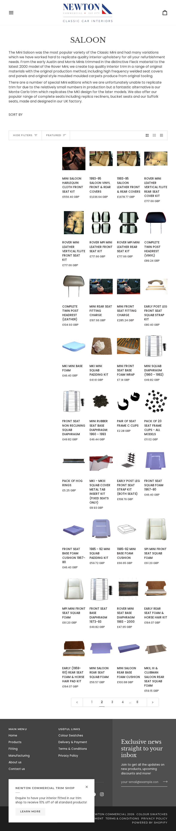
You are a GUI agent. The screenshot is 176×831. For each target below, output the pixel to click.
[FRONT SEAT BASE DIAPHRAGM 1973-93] (101, 588)
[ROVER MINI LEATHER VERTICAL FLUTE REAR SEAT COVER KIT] (155, 158)
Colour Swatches (70, 736)
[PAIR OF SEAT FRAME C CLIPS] (128, 401)
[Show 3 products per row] (154, 135)
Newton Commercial (108, 814)
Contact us (17, 769)
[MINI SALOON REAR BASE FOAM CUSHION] (128, 648)
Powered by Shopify (149, 822)
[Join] (163, 781)
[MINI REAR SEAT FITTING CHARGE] (101, 286)
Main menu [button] (18, 729)
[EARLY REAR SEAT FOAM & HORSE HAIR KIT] (155, 588)
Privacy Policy (68, 756)
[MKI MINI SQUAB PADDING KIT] (101, 346)
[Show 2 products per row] (147, 135)
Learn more (30, 811)
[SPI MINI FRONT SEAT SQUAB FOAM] (155, 529)
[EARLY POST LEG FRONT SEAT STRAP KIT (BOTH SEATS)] (128, 460)
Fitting (13, 749)
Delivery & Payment (72, 742)
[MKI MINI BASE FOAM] (73, 346)
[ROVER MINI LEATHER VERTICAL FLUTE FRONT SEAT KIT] (73, 222)
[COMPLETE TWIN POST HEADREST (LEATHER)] (73, 286)
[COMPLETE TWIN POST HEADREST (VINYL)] (155, 222)
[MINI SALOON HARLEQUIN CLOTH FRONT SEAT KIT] (73, 158)
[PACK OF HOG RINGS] (73, 460)
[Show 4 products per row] (162, 135)
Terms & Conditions (72, 749)
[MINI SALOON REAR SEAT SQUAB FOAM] (101, 648)
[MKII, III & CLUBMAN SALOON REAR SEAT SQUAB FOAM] (155, 648)
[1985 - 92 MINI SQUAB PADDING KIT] (101, 529)
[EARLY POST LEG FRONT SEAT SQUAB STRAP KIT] (155, 286)
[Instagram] (102, 794)
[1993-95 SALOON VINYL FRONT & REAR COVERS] (101, 158)
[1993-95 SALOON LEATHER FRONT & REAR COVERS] (128, 158)
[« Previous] (77, 702)
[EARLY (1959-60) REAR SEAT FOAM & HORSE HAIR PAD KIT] (73, 648)
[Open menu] (15, 12)
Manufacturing (19, 756)
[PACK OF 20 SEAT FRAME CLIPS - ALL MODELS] (155, 401)
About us (15, 762)
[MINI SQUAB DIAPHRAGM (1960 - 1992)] (155, 346)
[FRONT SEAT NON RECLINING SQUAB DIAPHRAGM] (73, 401)
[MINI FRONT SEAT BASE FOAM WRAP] (128, 346)
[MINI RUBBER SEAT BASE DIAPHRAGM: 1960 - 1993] (101, 401)
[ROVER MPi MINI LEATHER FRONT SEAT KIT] (101, 222)
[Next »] (153, 702)
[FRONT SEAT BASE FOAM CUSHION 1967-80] (73, 529)
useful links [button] (69, 729)
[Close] (88, 785)
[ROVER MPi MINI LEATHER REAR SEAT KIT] (128, 222)
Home (13, 736)
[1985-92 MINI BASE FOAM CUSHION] (128, 529)
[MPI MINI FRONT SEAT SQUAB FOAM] (73, 588)
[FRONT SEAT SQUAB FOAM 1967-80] (155, 460)
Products (15, 742)
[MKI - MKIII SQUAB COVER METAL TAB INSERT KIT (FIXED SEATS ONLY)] (101, 460)
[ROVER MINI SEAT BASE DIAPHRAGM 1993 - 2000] (128, 588)
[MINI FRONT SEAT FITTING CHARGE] (128, 286)
